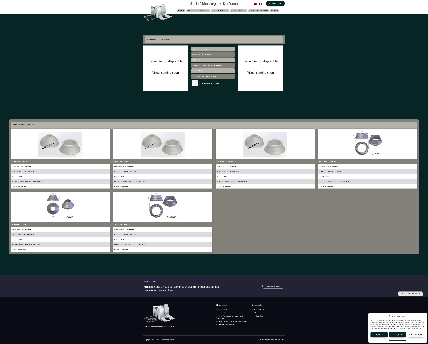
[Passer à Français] (260, 3)
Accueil (181, 11)
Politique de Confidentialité (397, 340)
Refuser (397, 335)
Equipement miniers (220, 11)
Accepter (379, 335)
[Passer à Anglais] (255, 3)
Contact (274, 11)
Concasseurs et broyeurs (198, 11)
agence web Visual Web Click (274, 340)
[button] (423, 316)
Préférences (416, 335)
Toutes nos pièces (239, 11)
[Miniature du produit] (183, 50)
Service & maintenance (258, 11)
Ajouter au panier (210, 83)
